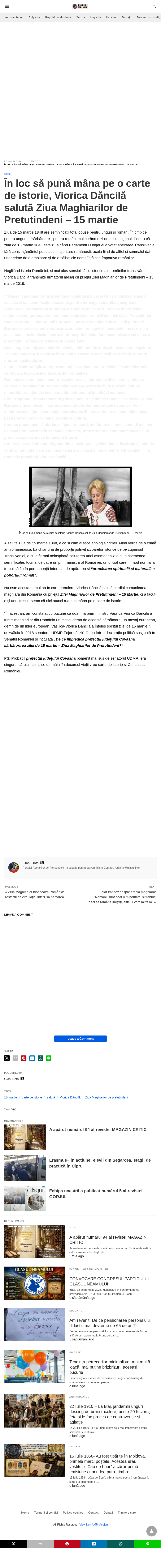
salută (51, 1097)
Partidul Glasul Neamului (88, 1269)
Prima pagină (13, 161)
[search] (154, 6)
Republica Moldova (58, 17)
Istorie (74, 1446)
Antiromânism (14, 17)
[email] (40, 1544)
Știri (7, 173)
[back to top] (151, 1531)
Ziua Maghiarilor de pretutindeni (106, 1097)
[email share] (15, 1058)
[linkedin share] (32, 1058)
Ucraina (111, 17)
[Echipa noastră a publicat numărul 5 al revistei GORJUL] (25, 1198)
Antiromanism (79, 1397)
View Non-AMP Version (93, 1524)
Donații (127, 17)
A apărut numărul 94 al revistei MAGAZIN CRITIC (98, 1129)
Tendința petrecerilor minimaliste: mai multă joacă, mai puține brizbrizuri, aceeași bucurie (109, 1367)
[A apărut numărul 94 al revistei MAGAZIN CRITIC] (25, 1137)
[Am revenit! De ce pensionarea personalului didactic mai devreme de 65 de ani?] (34, 1324)
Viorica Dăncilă (70, 1097)
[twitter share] (7, 1058)
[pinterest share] (23, 1058)
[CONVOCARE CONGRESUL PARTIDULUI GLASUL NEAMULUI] (34, 1283)
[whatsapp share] (40, 1058)
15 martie (33, 161)
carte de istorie (32, 1097)
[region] (80, 118)
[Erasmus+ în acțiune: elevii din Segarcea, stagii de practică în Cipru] (25, 1168)
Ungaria (95, 17)
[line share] (48, 1058)
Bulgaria (34, 17)
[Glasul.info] (80, 6)
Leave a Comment (81, 1038)
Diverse (75, 1352)
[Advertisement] (80, 53)
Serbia (80, 17)
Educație (76, 1311)
